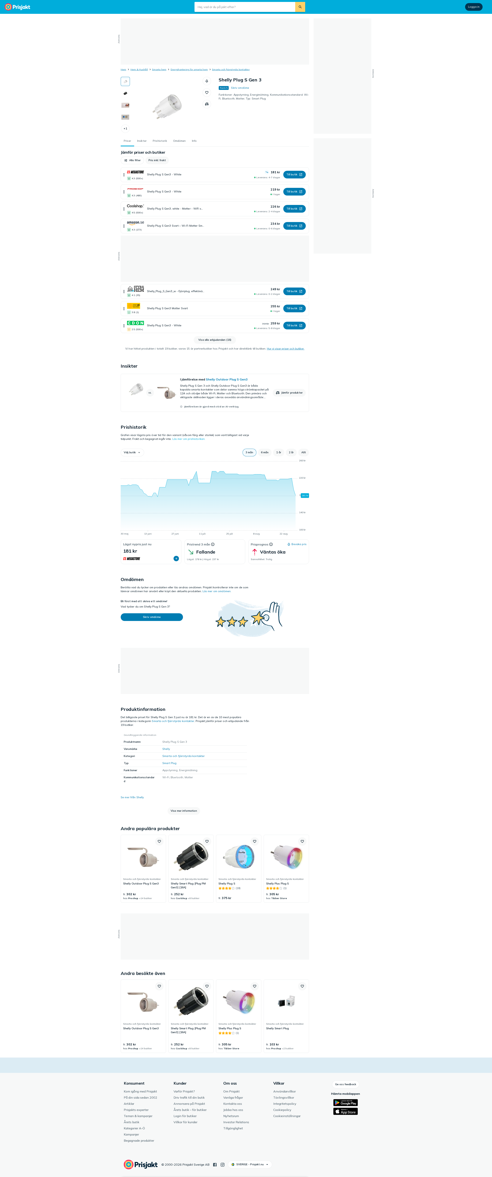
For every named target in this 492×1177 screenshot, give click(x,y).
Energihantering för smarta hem (189, 69)
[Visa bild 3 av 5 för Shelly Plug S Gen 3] (125, 105)
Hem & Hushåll (139, 69)
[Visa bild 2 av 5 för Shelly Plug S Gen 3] (125, 93)
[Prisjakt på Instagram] (222, 1164)
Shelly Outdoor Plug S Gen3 (227, 379)
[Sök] (300, 7)
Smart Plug (169, 763)
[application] (215, 497)
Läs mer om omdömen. (217, 591)
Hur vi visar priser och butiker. (285, 348)
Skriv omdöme (240, 88)
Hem (123, 69)
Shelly (166, 749)
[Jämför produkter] (207, 104)
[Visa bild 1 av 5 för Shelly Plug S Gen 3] (125, 81)
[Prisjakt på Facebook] (215, 1164)
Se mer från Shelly (132, 797)
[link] (215, 393)
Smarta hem (159, 69)
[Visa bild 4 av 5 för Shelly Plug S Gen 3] (125, 117)
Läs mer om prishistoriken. (188, 439)
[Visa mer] (124, 174)
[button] (125, 128)
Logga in (474, 6)
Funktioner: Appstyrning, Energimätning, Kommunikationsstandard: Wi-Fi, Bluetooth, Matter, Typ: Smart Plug (264, 96)
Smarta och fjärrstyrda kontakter (231, 69)
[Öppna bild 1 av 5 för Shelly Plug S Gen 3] (166, 105)
